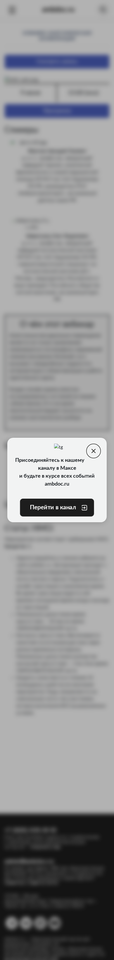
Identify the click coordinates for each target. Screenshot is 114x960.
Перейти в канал (53, 507)
